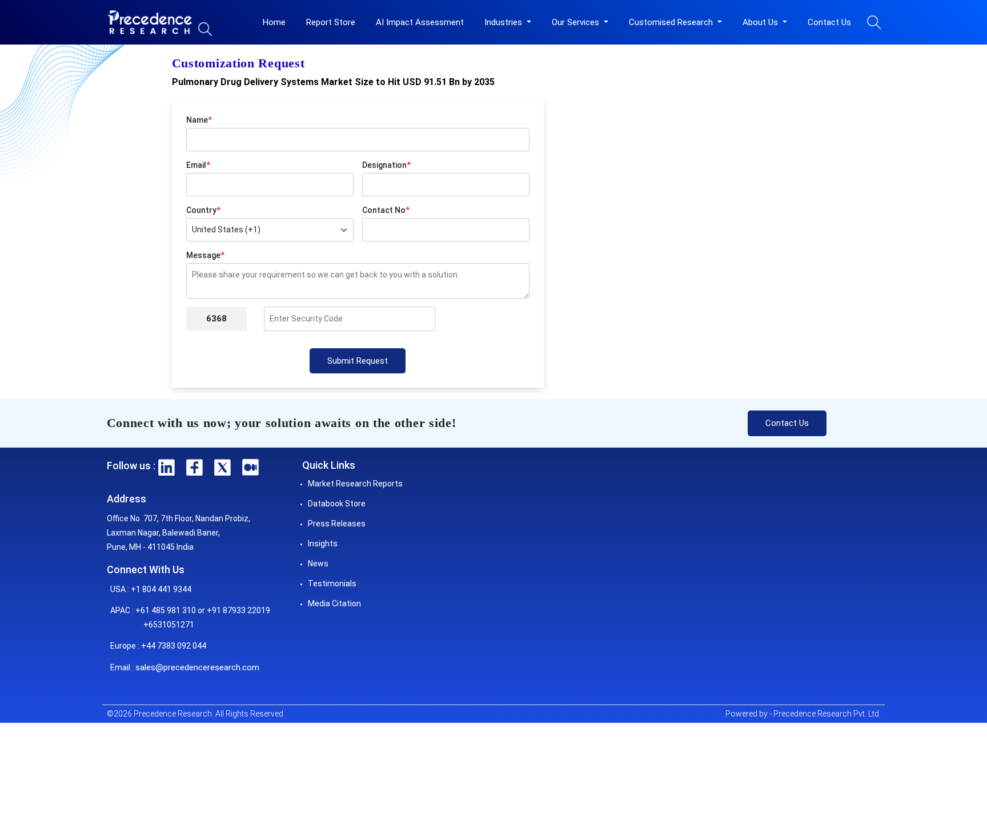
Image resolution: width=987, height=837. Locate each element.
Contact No (386, 210)
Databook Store (337, 503)
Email (198, 165)
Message (205, 255)
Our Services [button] (576, 22)
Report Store (330, 22)
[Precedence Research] (149, 22)
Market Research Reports (355, 483)
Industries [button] (504, 22)
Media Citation (334, 603)
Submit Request (357, 361)
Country (203, 210)
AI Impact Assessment (420, 22)
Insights (323, 543)
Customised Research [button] (672, 22)
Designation (386, 165)
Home (274, 22)
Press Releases (337, 523)
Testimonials (332, 583)
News (318, 563)
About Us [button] (761, 22)
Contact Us (829, 22)
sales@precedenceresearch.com (197, 667)
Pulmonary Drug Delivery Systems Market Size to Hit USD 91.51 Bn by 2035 (333, 82)
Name (199, 119)
